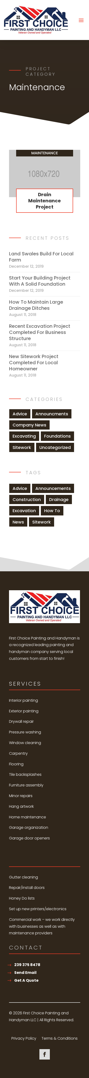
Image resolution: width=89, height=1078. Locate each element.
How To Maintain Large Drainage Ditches (36, 305)
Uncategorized (55, 447)
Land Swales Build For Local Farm (41, 257)
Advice (20, 414)
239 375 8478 (27, 964)
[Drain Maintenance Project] (44, 173)
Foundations (57, 436)
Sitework (22, 447)
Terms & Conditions (60, 1039)
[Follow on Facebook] (44, 1054)
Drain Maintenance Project (44, 200)
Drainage (59, 499)
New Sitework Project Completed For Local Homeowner (33, 362)
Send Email (25, 972)
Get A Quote (26, 980)
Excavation (24, 511)
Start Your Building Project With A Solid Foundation (39, 281)
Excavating (24, 436)
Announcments (51, 414)
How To (52, 511)
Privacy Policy (23, 1039)
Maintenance (44, 153)
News (18, 522)
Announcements (53, 488)
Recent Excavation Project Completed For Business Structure (39, 332)
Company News (29, 425)
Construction (27, 499)
